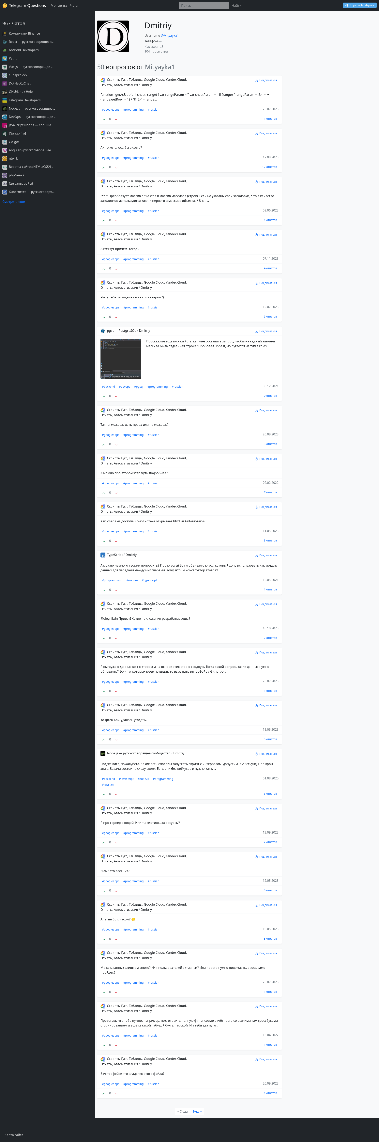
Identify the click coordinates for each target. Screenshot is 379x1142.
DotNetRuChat (19, 83)
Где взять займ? (20, 183)
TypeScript (115, 555)
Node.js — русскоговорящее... (31, 108)
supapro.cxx (17, 75)
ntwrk (13, 158)
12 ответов (269, 167)
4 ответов (270, 268)
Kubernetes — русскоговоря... (31, 192)
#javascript (126, 779)
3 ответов (270, 444)
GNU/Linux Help (20, 91)
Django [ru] (17, 133)
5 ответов (270, 316)
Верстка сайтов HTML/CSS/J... (30, 166)
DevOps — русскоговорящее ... (32, 117)
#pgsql (139, 386)
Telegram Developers (24, 100)
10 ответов (269, 396)
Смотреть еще (13, 201)
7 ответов (270, 492)
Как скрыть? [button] (153, 46)
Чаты (74, 5)
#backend (108, 386)
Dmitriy (146, 85)
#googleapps (110, 109)
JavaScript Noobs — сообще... (30, 125)
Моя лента (59, 5)
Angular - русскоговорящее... (30, 150)
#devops (124, 386)
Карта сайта (14, 1135)
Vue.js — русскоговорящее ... (30, 67)
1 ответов (270, 118)
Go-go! (13, 142)
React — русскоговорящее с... (31, 41)
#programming (133, 109)
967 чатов (13, 23)
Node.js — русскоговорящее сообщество (138, 753)
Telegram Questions (27, 5)
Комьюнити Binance (24, 33)
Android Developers (23, 50)
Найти (236, 5)
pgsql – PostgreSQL (121, 330)
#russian (153, 109)
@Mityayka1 (170, 35)
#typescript (149, 580)
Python (14, 58)
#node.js (143, 779)
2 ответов (270, 638)
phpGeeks (16, 175)
